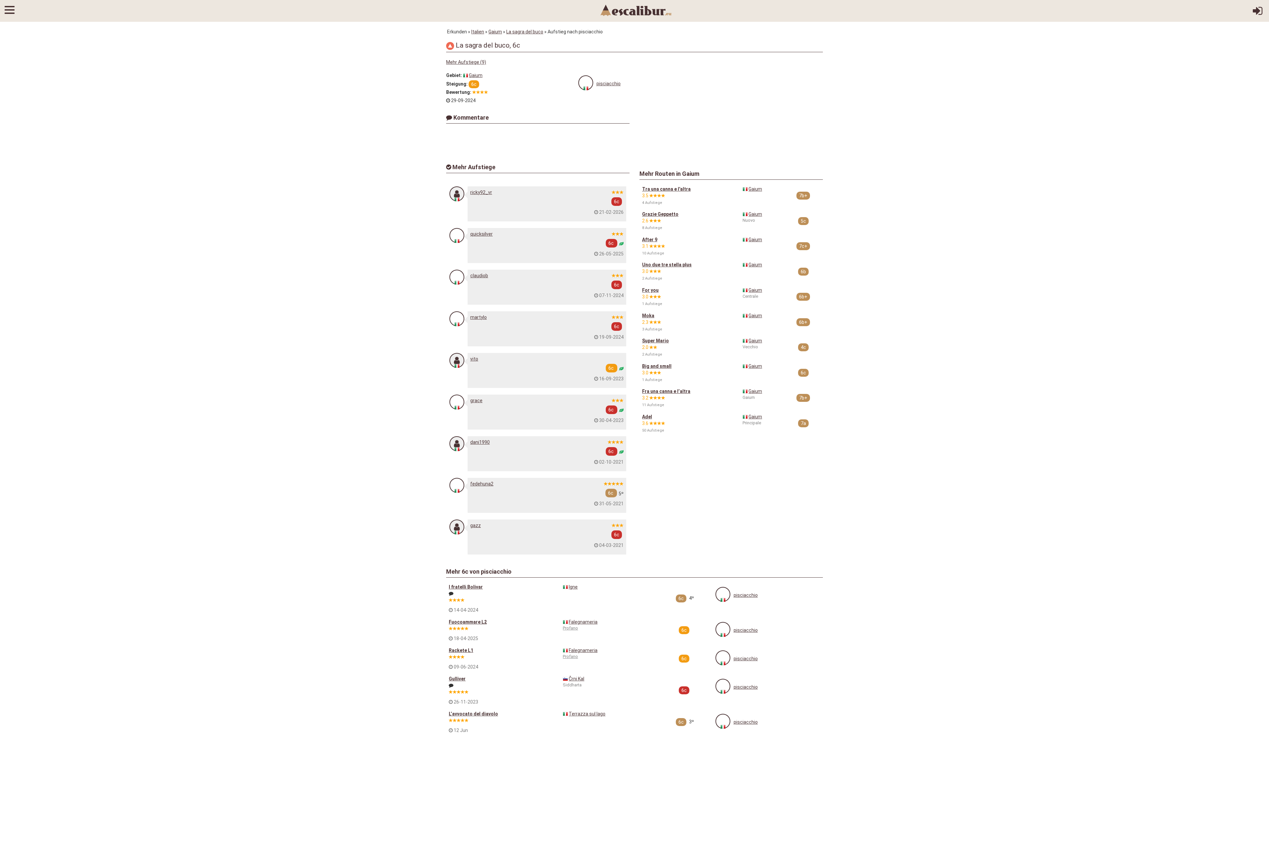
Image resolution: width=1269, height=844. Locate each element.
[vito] (456, 360)
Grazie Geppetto (660, 214)
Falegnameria (583, 622)
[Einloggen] (1257, 13)
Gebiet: (454, 75)
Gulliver (457, 678)
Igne (573, 587)
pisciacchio (608, 83)
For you (650, 290)
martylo (478, 317)
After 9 (649, 239)
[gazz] (456, 526)
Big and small (657, 366)
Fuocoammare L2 (468, 622)
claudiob (479, 275)
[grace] (456, 402)
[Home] (636, 10)
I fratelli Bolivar (466, 587)
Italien (477, 31)
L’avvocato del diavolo (473, 713)
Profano (570, 628)
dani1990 (480, 442)
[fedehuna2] (456, 485)
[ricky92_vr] (456, 193)
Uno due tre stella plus (667, 264)
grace (476, 400)
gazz (475, 525)
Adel (647, 416)
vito (474, 359)
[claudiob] (456, 277)
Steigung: (457, 84)
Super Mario (655, 340)
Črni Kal (576, 678)
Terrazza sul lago (587, 713)
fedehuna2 (481, 483)
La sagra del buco (524, 31)
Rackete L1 (461, 650)
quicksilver (481, 234)
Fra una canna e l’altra (666, 391)
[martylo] (456, 318)
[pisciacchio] (585, 82)
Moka (648, 315)
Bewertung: (458, 92)
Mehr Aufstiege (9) (466, 62)
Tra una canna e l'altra (666, 189)
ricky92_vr (481, 192)
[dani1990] (456, 443)
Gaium (495, 31)
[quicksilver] (456, 235)
